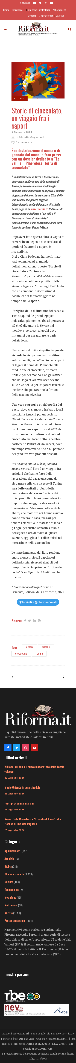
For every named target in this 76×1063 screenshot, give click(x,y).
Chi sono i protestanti (39, 10)
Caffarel (46, 647)
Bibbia (8, 866)
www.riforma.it (38, 209)
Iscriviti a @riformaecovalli (39, 602)
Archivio (9, 858)
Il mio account (46, 15)
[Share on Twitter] (29, 620)
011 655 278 (26, 1038)
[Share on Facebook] (25, 620)
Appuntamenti (12, 851)
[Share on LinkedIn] (34, 620)
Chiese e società (14, 874)
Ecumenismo (11, 890)
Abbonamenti (59, 10)
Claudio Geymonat (31, 137)
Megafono (10, 897)
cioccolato (21, 653)
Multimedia (10, 905)
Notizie (8, 913)
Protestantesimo (14, 921)
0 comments (24, 142)
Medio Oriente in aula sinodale (22, 787)
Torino (39, 653)
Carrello (60, 15)
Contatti (32, 15)
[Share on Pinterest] (39, 620)
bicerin (29, 647)
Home (6, 10)
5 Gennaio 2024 (21, 132)
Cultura (8, 882)
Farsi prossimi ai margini (19, 803)
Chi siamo (17, 10)
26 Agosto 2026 (14, 777)
